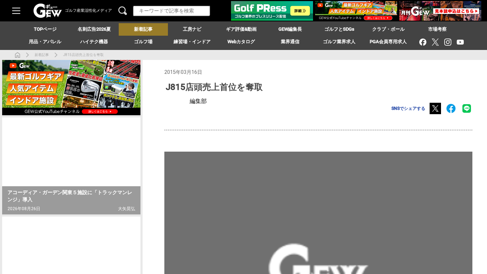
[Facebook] (422, 42)
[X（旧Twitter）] (435, 42)
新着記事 (42, 55)
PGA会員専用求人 (388, 41)
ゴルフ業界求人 (339, 41)
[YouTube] (460, 42)
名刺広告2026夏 (94, 29)
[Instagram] (447, 42)
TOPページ (45, 29)
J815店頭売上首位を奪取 (83, 55)
